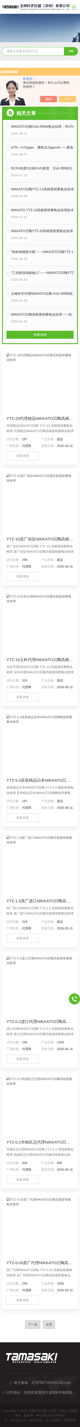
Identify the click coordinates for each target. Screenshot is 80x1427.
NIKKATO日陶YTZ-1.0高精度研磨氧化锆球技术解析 (44, 189)
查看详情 (22, 456)
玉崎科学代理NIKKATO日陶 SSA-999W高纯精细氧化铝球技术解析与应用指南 (44, 293)
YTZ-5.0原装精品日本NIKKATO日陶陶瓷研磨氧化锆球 (40, 780)
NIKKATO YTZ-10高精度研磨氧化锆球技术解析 (44, 210)
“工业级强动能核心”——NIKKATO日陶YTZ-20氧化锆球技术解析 (44, 273)
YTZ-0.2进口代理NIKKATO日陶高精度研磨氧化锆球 (40, 1021)
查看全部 (40, 335)
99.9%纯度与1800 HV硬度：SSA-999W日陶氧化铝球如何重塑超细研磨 (44, 168)
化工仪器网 (53, 1420)
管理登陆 (69, 1420)
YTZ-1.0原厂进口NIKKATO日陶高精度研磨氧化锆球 (40, 901)
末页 (49, 1324)
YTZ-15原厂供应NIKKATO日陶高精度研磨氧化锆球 (40, 539)
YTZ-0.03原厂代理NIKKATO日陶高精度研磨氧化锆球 (40, 1263)
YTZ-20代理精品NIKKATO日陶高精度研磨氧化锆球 (40, 418)
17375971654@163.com (51, 1383)
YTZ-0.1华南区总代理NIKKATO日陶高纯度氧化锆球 (40, 1142)
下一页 (32, 1324)
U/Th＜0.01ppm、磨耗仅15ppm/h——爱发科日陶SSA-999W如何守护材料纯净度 (44, 147)
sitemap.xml (18, 1420)
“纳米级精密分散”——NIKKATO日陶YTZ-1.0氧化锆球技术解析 (44, 252)
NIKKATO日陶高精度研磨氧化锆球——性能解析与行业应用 (44, 314)
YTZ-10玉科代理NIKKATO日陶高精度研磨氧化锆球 (40, 660)
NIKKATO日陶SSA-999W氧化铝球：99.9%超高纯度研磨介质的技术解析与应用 (44, 126)
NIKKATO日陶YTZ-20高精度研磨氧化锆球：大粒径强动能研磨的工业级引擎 (44, 231)
